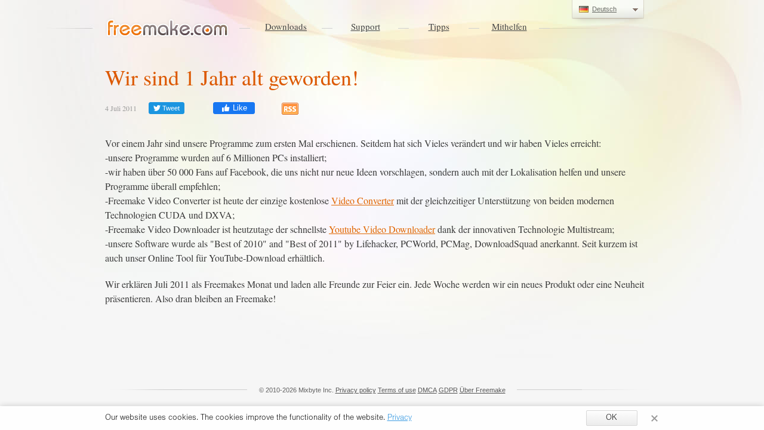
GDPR (448, 390)
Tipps (439, 26)
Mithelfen (509, 26)
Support (365, 26)
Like (238, 107)
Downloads (286, 26)
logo (167, 29)
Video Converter (362, 200)
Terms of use (397, 390)
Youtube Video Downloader (382, 229)
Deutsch (604, 9)
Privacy (399, 418)
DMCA (427, 390)
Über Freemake (483, 390)
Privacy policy (355, 390)
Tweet (170, 108)
